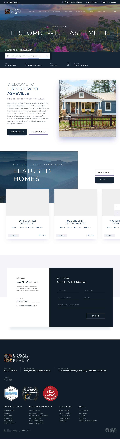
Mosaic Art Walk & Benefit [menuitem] (88, 421)
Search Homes (38, 132)
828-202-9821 (10, 370)
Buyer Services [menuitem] (64, 416)
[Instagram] (7, 380)
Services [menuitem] (68, 11)
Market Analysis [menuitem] (64, 418)
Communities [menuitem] (44, 11)
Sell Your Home (80, 65)
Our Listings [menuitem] (8, 416)
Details (13, 235)
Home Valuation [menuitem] (64, 413)
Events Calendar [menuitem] (35, 418)
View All (104, 180)
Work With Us (17, 132)
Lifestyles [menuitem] (7, 413)
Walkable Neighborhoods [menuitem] (38, 416)
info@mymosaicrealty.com (28, 306)
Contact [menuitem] (101, 11)
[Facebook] (4, 380)
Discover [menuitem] (57, 11)
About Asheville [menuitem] (34, 410)
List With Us (104, 173)
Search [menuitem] (32, 11)
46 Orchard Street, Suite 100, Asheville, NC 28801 (82, 370)
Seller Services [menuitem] (64, 410)
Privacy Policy (26, 430)
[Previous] (117, 213)
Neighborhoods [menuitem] (9, 410)
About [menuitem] (91, 11)
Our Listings (10, 65)
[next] (117, 207)
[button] (47, 56)
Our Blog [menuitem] (82, 416)
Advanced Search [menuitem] (10, 423)
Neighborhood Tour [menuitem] (36, 421)
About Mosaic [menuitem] (83, 410)
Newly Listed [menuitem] (8, 418)
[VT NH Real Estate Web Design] (110, 430)
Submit (95, 316)
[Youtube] (10, 380)
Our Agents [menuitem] (83, 413)
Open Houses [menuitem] (8, 421)
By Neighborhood (32, 65)
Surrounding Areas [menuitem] (36, 413)
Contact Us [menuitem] (82, 418)
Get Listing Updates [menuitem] (36, 423)
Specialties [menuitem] (80, 11)
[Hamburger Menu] (114, 11)
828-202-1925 (23, 301)
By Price (53, 65)
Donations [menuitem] (62, 421)
